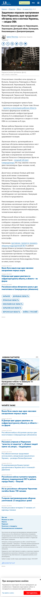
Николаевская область (13, 304)
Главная (4, 9)
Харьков (6, 296)
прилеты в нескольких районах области (19, 108)
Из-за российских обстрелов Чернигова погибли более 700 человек (19, 489)
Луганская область (11, 300)
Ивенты (4, 522)
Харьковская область (12, 308)
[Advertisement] (20, 333)
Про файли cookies (8, 593)
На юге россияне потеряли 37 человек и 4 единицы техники (18, 508)
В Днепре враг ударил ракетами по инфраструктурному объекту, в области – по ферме (20, 278)
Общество (12, 9)
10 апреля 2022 (27, 9)
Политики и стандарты (9, 526)
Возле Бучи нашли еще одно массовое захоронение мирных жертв (17, 269)
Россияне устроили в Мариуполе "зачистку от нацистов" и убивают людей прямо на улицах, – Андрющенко (20, 444)
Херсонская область (11, 312)
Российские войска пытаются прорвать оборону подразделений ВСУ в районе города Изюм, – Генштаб (19, 479)
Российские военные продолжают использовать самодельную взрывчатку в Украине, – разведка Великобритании (18, 455)
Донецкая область (21, 296)
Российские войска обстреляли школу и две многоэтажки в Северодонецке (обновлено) (20, 287)
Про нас (4, 517)
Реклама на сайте (7, 519)
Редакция (5, 524)
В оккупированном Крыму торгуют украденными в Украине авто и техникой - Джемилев (18, 467)
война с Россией (30, 312)
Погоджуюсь (32, 593)
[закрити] (40, 579)
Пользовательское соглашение (12, 528)
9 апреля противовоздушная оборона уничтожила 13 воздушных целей (18, 499)
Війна (19, 9)
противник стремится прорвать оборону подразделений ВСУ (19, 244)
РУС (33, 3)
